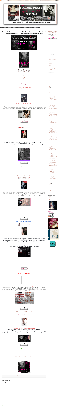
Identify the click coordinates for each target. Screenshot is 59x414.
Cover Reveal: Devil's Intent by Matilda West (53, 103)
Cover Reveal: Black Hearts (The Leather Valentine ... (53, 119)
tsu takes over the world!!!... (52, 129)
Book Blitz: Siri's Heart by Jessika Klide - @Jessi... (53, 138)
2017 (49, 88)
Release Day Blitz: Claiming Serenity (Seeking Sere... (52, 105)
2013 (49, 193)
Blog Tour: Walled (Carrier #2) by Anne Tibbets (53, 133)
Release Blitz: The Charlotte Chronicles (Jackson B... (52, 136)
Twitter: (26, 357)
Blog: (20, 357)
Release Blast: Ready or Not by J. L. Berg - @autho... (53, 171)
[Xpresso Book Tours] (53, 240)
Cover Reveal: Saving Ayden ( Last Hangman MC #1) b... (53, 123)
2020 (49, 85)
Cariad (49, 61)
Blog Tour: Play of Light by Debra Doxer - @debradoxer (53, 126)
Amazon (24, 74)
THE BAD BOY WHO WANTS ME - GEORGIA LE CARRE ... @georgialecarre (52, 63)
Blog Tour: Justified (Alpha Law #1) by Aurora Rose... (53, 110)
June (49, 185)
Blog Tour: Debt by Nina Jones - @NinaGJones (53, 121)
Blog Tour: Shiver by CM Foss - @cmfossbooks (53, 150)
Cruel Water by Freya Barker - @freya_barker (52, 69)
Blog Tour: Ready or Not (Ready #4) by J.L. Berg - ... (53, 116)
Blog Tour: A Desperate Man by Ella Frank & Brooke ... (53, 109)
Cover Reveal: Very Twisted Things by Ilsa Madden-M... (52, 160)
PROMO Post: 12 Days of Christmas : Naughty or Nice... (53, 158)
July (49, 184)
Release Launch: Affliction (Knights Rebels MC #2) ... (52, 174)
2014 (49, 92)
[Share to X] (30, 375)
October (50, 181)
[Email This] (28, 375)
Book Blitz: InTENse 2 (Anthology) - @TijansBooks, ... (53, 176)
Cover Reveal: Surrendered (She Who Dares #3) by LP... (53, 155)
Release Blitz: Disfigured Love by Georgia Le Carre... (53, 151)
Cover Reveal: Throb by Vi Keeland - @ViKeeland (52, 134)
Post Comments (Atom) (8, 403)
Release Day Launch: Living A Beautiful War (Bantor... (53, 166)
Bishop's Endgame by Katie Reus (52, 66)
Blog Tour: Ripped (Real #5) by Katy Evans (53, 140)
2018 (49, 87)
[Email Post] (27, 375)
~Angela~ (49, 199)
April (50, 188)
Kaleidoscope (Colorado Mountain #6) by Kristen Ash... (53, 117)
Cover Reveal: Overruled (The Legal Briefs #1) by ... (53, 167)
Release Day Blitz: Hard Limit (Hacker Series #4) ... (52, 141)
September (50, 182)
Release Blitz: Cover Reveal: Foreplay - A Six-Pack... (52, 144)
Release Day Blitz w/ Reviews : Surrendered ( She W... (53, 96)
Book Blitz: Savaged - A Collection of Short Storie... (53, 114)
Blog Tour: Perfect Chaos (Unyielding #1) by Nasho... (52, 162)
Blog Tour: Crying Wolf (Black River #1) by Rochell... (53, 124)
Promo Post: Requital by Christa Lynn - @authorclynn (53, 112)
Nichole (50, 65)
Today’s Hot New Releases (52, 143)
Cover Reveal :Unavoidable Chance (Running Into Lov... (53, 101)
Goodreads (26, 125)
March (50, 189)
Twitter (30, 125)
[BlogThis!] (29, 375)
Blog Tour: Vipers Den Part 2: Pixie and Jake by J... (52, 148)
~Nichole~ (49, 196)
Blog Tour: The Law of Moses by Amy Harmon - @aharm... (53, 153)
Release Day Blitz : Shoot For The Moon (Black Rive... (53, 94)
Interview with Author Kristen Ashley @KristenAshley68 (52, 32)
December (50, 93)
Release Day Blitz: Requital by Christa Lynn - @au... (52, 131)
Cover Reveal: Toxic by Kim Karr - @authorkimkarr (53, 173)
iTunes (24, 77)
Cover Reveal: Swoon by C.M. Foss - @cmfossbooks (53, 146)
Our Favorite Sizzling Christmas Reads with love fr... (53, 100)
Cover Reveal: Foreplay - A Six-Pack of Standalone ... (53, 157)
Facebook (22, 125)
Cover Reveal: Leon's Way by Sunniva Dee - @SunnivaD (52, 178)
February (50, 190)
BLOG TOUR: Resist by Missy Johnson (53, 128)
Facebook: (23, 357)
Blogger (36, 411)
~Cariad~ (49, 198)
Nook (24, 75)
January (50, 191)
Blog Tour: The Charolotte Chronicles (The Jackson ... (52, 107)
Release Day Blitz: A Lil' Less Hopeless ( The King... (52, 164)
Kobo (24, 78)
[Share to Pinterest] (31, 375)
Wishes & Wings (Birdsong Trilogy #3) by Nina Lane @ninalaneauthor (52, 59)
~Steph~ (49, 197)
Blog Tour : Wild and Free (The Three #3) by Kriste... (53, 98)
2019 (49, 86)
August (50, 183)
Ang (49, 58)
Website (17, 125)
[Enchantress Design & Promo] (53, 209)
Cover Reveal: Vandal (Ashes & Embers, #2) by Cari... (53, 169)
